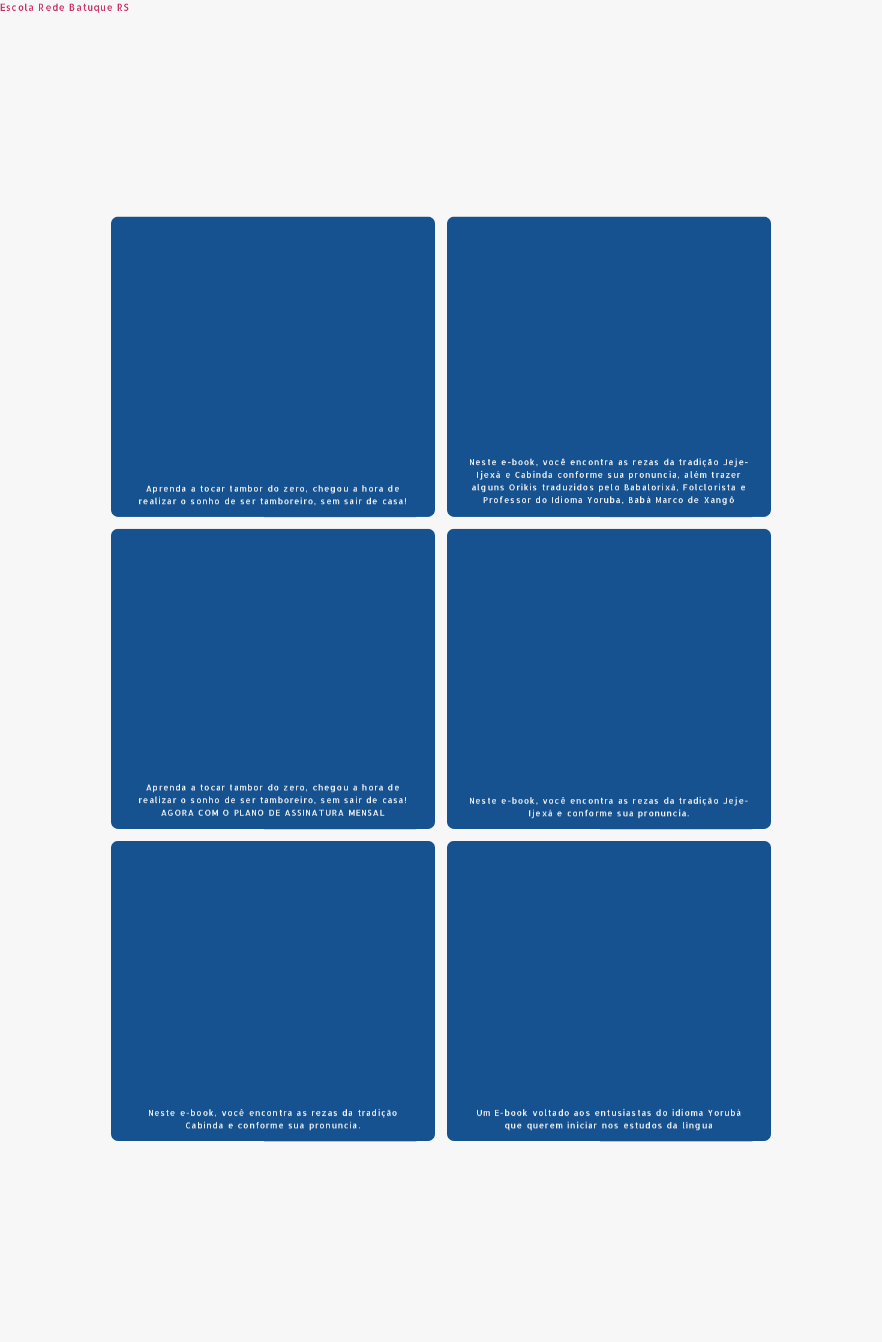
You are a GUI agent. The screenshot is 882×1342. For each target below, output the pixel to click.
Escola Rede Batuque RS (65, 7)
